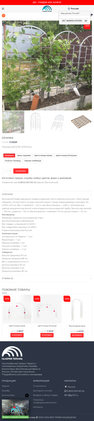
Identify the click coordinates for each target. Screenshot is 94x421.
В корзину (21, 171)
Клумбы (6, 391)
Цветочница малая (43, 155)
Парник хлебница (32, 161)
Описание (7, 194)
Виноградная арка (77, 326)
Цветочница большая (66, 155)
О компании (39, 386)
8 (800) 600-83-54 (27, 182)
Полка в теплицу (13, 161)
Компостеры (8, 395)
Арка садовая (24, 155)
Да (86, 20)
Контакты (38, 407)
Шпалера (9, 155)
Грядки (5, 386)
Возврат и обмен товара (45, 395)
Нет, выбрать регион (72, 20)
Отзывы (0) (7, 278)
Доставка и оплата (42, 391)
